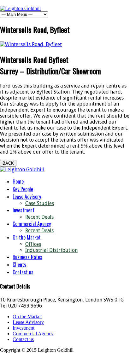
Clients (19, 264)
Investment (23, 210)
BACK (8, 163)
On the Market (27, 237)
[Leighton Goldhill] (20, 8)
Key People (23, 189)
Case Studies (39, 203)
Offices (33, 244)
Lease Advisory (27, 196)
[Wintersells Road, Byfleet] (31, 44)
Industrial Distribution (51, 250)
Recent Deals (39, 217)
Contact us (23, 272)
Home (18, 181)
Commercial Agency (32, 224)
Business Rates (27, 257)
